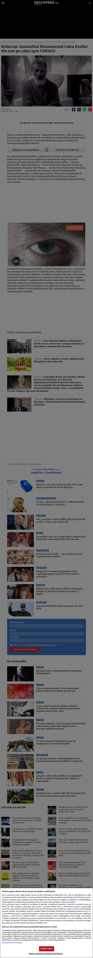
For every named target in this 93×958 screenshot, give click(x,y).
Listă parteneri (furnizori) (12, 943)
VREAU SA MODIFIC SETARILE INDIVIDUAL (46, 954)
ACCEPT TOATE (47, 949)
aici (10, 916)
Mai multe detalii (68, 902)
